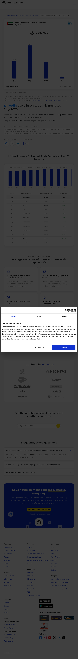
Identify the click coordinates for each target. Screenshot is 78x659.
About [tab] (64, 316)
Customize (37, 347)
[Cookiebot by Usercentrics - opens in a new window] (67, 310)
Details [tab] (39, 316)
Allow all (64, 347)
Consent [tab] (13, 316)
